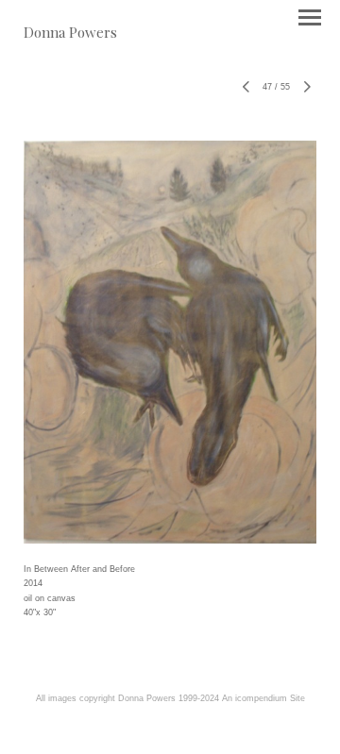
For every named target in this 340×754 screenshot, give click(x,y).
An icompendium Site (263, 698)
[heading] (70, 33)
